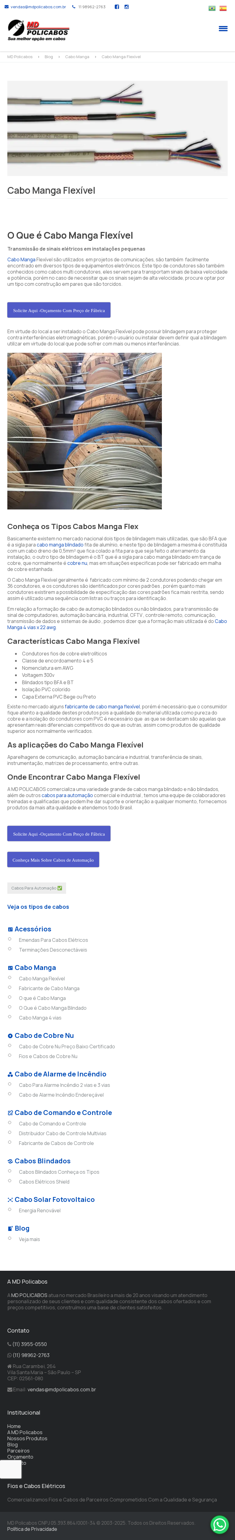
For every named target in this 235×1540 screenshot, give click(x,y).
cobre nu (77, 563)
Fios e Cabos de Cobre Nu (48, 1056)
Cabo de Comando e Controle (52, 1123)
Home (14, 1426)
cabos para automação (67, 795)
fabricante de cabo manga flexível (102, 706)
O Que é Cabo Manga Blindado (53, 1008)
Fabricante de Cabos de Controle (56, 1143)
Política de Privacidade (32, 1529)
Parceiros (18, 1450)
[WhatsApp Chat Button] (220, 1525)
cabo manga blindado (60, 544)
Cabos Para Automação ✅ (36, 888)
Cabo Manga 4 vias (40, 1017)
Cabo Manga (21, 259)
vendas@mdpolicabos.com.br (38, 6)
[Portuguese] (213, 7)
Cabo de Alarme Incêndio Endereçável (61, 1094)
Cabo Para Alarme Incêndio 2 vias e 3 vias (64, 1085)
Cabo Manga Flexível (42, 978)
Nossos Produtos (27, 1438)
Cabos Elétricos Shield (44, 1181)
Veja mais (29, 1239)
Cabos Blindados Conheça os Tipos (59, 1172)
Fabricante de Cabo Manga (49, 988)
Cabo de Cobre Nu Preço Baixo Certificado (67, 1046)
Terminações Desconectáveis (53, 949)
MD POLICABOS (29, 1295)
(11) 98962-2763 (31, 1355)
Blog (12, 1444)
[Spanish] (224, 7)
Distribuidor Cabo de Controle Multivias (62, 1133)
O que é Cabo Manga (42, 998)
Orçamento (20, 1456)
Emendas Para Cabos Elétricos (53, 940)
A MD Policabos (25, 1432)
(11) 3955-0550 (29, 1344)
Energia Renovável (40, 1210)
